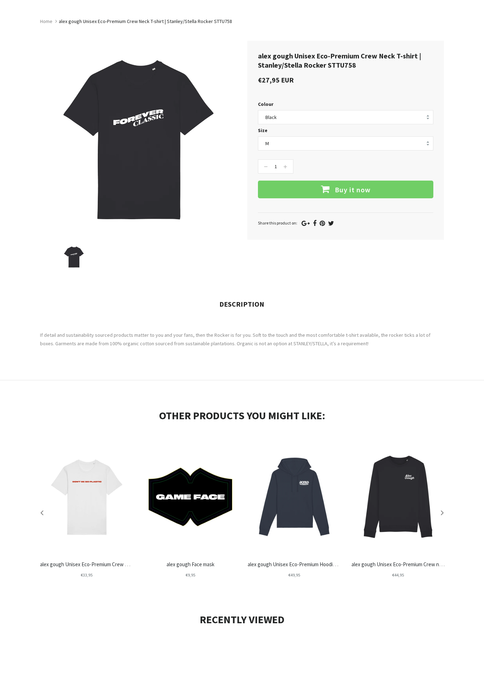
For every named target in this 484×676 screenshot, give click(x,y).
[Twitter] (331, 223)
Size (263, 130)
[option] (74, 257)
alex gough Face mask (190, 564)
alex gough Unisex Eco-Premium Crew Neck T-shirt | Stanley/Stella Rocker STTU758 (132, 564)
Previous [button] (42, 512)
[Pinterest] (322, 223)
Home (46, 21)
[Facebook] (314, 223)
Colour (266, 104)
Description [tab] (241, 304)
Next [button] (442, 512)
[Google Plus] (306, 223)
